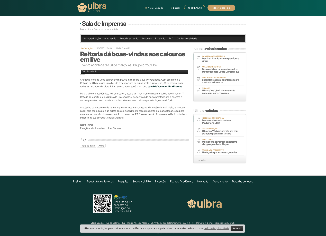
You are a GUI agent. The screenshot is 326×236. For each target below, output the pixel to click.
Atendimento (220, 181)
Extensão (160, 38)
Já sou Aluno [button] (194, 7)
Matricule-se (221, 7)
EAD (171, 38)
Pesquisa (147, 38)
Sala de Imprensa (104, 23)
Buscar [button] (176, 8)
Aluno (101, 145)
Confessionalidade (187, 38)
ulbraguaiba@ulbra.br (224, 223)
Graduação (110, 38)
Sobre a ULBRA (142, 181)
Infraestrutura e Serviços (99, 181)
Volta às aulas (88, 145)
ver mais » (201, 160)
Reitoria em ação (129, 38)
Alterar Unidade (155, 8)
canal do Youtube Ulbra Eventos (165, 86)
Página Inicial (85, 29)
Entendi (237, 228)
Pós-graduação (92, 38)
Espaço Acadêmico (181, 181)
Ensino (77, 181)
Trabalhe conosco (242, 181)
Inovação (202, 181)
